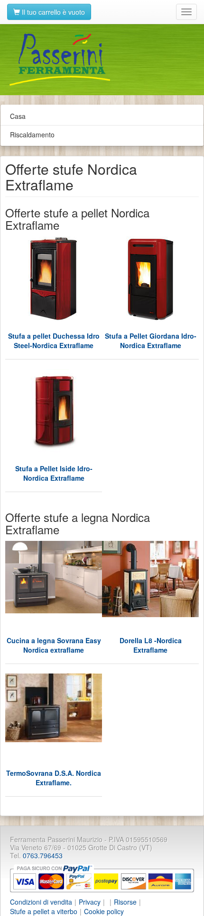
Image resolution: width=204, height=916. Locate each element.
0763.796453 (43, 855)
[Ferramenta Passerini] (102, 60)
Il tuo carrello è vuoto (52, 12)
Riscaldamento (32, 134)
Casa (18, 116)
